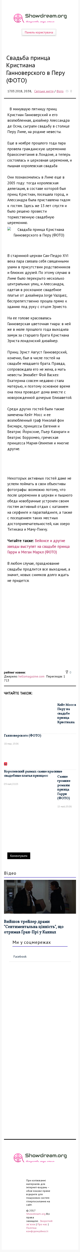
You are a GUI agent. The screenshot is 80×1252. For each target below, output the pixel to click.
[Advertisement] (40, 629)
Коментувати (18, 856)
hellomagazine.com (31, 676)
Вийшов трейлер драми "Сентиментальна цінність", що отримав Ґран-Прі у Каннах (34, 927)
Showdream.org (36, 1213)
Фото (60, 91)
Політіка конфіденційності (37, 1229)
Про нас (42, 1224)
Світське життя (44, 91)
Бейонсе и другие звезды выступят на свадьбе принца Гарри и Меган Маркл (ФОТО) (38, 546)
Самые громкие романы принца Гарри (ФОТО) (63, 787)
